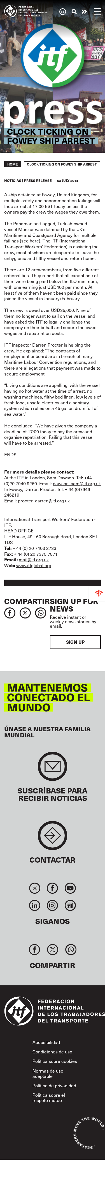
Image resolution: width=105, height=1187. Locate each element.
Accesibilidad (46, 1042)
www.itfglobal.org (33, 565)
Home (12, 164)
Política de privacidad (54, 1085)
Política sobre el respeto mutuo (48, 1097)
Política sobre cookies (54, 1061)
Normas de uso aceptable (47, 1073)
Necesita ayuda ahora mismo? (84, 11)
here (34, 241)
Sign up (75, 642)
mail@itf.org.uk (34, 559)
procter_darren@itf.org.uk (44, 501)
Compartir (27, 601)
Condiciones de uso (52, 1052)
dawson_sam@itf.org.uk (77, 483)
